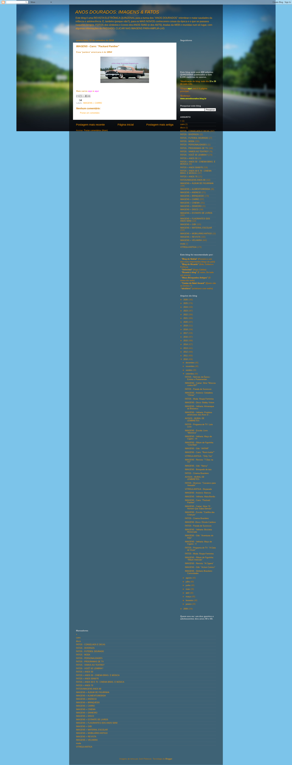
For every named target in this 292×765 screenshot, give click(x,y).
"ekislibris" (186, 289)
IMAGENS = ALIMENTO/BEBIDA (195, 189)
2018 (185, 329)
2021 (185, 318)
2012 (185, 352)
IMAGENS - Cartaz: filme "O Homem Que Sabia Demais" (198, 507)
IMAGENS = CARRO (92, 103)
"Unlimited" (186, 270)
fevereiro (190, 600)
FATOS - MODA (187, 141)
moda (182, 244)
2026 (185, 300)
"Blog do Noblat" (189, 259)
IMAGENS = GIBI (188, 224)
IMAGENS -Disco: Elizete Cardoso (200, 522)
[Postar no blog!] (80, 96)
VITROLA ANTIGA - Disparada (198, 489)
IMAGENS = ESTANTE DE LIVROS (196, 213)
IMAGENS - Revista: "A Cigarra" (199, 563)
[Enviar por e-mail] (77, 96)
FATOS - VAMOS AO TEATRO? (194, 152)
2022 (185, 315)
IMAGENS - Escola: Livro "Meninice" (196, 432)
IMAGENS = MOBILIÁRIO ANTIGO (196, 234)
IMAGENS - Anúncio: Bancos (198, 493)
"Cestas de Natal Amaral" (193, 283)
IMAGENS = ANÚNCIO (190, 192)
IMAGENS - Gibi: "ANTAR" (197, 448)
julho (188, 582)
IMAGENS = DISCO (189, 210)
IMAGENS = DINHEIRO (191, 206)
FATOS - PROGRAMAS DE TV (194, 148)
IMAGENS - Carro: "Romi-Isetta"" (199, 452)
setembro (190, 374)
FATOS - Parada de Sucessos (198, 389)
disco (182, 128)
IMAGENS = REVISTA (190, 237)
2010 (185, 359)
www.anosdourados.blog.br (193, 99)
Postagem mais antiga (159, 124)
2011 (185, 356)
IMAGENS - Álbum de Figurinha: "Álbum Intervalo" (199, 558)
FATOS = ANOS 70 (188, 177)
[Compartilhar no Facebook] (86, 96)
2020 (185, 322)
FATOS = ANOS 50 (188, 158)
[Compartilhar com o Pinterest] (89, 96)
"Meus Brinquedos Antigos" (194, 278)
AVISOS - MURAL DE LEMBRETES (194, 419)
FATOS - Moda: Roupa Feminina (199, 399)
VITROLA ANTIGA (188, 247)
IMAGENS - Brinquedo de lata (198, 469)
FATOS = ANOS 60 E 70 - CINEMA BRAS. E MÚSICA (195, 172)
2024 (185, 307)
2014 (185, 344)
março (189, 597)
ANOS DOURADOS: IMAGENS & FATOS (117, 11)
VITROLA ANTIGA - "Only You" (198, 456)
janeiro (189, 604)
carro (182, 124)
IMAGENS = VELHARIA (191, 240)
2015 (185, 341)
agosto (189, 578)
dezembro (190, 363)
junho (188, 585)
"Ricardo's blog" (189, 272)
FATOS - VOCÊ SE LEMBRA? (193, 155)
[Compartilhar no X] (83, 96)
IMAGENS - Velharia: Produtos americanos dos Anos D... (198, 413)
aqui (90, 91)
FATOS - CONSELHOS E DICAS (194, 131)
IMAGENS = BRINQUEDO (192, 196)
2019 (185, 326)
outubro (189, 370)
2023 (185, 311)
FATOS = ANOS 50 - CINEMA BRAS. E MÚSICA (98, 675)
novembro (190, 366)
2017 (185, 333)
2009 (185, 609)
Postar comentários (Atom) (96, 130)
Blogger (168, 759)
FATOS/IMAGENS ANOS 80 (192, 180)
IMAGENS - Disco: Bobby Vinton (199, 403)
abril (188, 593)
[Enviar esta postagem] (80, 100)
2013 (185, 348)
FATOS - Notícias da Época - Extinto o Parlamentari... (198, 378)
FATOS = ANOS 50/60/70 (191, 168)
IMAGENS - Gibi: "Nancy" (196, 466)
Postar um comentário (89, 113)
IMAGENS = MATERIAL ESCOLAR (196, 228)
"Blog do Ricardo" (190, 264)
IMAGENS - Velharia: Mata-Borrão (200, 497)
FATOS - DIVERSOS (189, 134)
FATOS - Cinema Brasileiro (197, 473)
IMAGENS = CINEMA (190, 203)
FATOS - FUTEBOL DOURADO (194, 138)
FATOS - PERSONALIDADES (193, 145)
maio (188, 589)
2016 (185, 337)
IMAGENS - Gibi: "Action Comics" (200, 567)
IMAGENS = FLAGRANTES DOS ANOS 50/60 (96, 723)
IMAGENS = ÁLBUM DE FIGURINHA (197, 183)
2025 (185, 303)
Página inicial (126, 124)
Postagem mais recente (90, 124)
